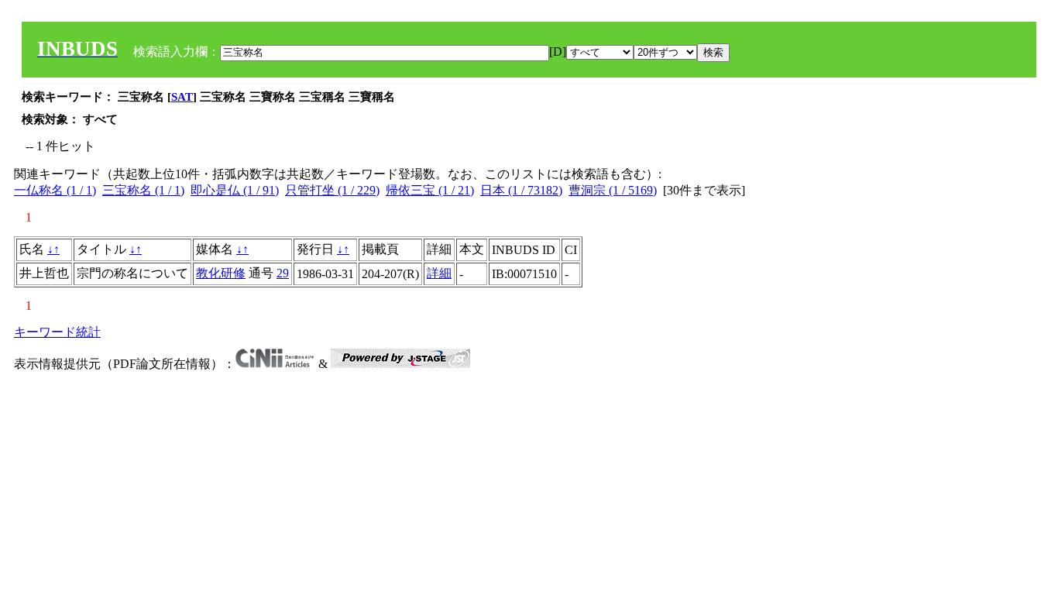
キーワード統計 (57, 332)
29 (283, 273)
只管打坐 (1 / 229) (332, 190)
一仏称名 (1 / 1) (55, 190)
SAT (182, 97)
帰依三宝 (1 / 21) (430, 190)
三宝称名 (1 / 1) (143, 190)
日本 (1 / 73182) (521, 190)
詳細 (439, 273)
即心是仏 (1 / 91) (235, 190)
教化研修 (221, 273)
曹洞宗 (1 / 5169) (613, 190)
